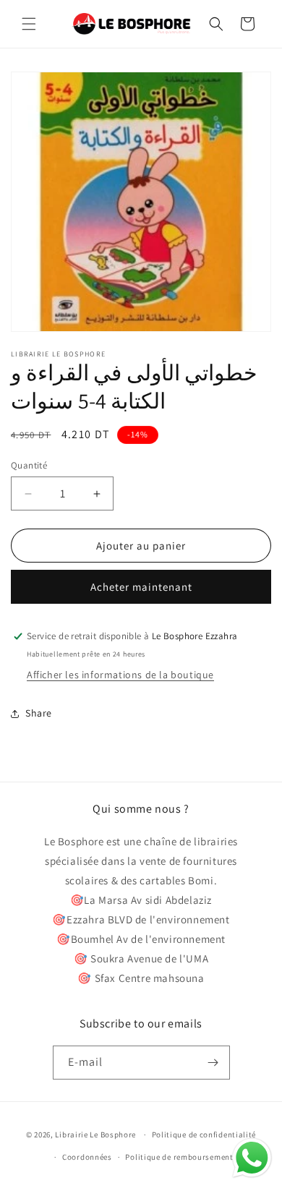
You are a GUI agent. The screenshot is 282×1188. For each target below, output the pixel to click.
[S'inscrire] (213, 1063)
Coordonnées (87, 1157)
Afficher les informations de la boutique (120, 674)
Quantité (29, 465)
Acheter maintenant (141, 587)
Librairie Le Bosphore (96, 1134)
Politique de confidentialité (204, 1134)
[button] (29, 24)
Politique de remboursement (179, 1157)
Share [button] (38, 712)
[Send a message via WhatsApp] (252, 1158)
